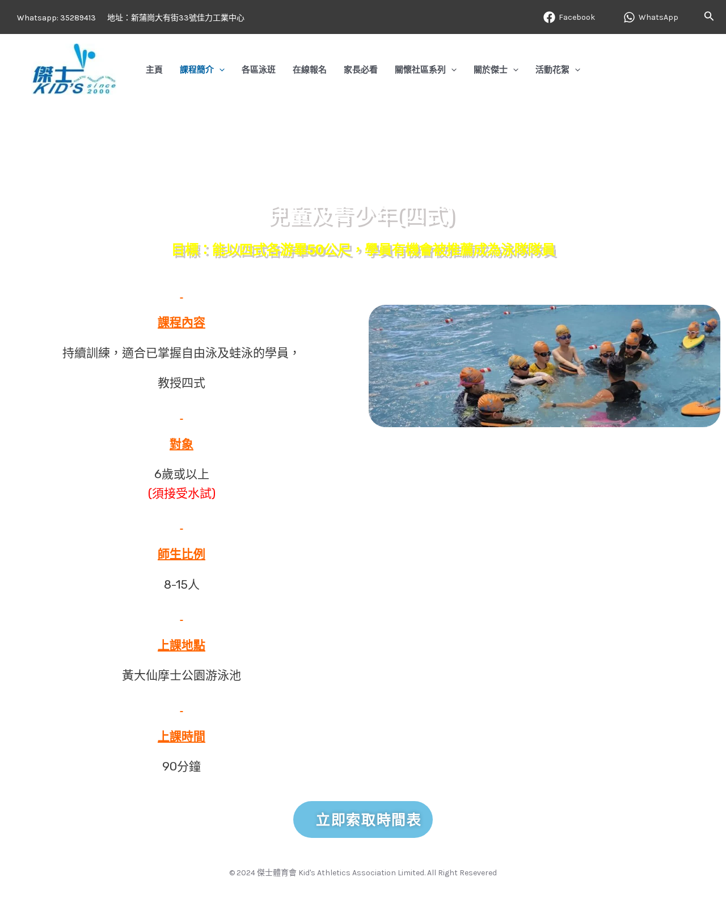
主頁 (154, 69)
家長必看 (361, 69)
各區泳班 (259, 69)
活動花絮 (552, 69)
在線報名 (310, 69)
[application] (219, 69)
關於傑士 (491, 69)
